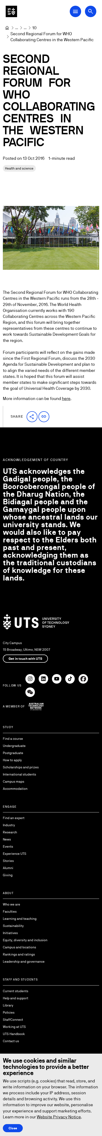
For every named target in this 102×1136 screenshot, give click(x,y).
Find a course (13, 738)
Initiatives (10, 933)
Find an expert (13, 818)
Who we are (11, 904)
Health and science (19, 168)
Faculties (10, 911)
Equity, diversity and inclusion (25, 940)
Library (8, 1005)
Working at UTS (14, 1026)
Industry (9, 825)
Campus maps (13, 781)
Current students (15, 991)
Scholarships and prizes (21, 767)
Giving (8, 875)
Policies (8, 1012)
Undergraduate (14, 745)
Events (8, 846)
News (7, 839)
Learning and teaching (20, 918)
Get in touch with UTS (25, 659)
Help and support (15, 998)
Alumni (8, 868)
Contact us (11, 1041)
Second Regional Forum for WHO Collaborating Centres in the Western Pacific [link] (52, 36)
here (66, 398)
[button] (32, 417)
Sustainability (13, 925)
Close (13, 1128)
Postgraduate (13, 753)
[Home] (7, 27)
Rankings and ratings (19, 954)
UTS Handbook (14, 1034)
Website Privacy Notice (59, 1116)
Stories (8, 860)
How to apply (12, 760)
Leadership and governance (24, 961)
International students (19, 774)
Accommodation (15, 788)
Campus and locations (19, 947)
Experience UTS (14, 853)
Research (10, 832)
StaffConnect (13, 1019)
